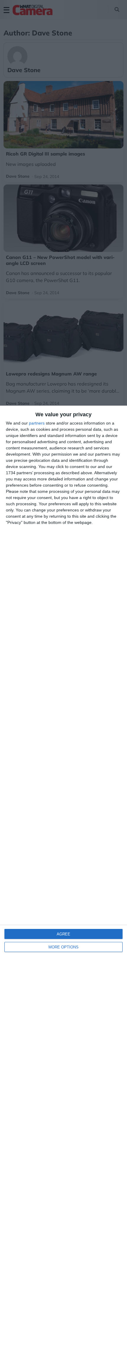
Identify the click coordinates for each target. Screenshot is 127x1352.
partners (37, 423)
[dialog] (63, 879)
